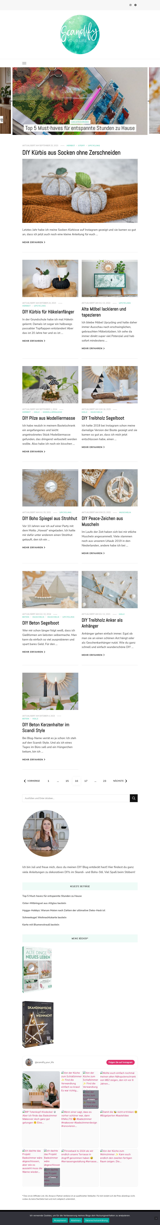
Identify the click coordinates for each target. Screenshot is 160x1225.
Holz (37, 412)
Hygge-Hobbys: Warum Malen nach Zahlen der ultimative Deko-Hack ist (63, 910)
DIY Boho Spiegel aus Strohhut (49, 518)
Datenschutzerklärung (96, 1220)
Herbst (71, 145)
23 (106, 781)
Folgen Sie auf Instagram (120, 1062)
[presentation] (11, 101)
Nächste (118, 780)
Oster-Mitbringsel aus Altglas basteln (44, 903)
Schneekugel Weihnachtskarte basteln (44, 917)
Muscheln (96, 412)
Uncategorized (56, 122)
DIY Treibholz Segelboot (103, 418)
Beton (25, 617)
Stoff (81, 145)
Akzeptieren (60, 1220)
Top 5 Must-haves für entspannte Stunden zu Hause (55, 128)
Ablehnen (76, 1220)
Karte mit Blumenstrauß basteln (40, 924)
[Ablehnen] (156, 1218)
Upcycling (94, 145)
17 (87, 781)
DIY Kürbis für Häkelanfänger (48, 312)
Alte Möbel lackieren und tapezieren (104, 312)
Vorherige (33, 780)
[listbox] (80, 101)
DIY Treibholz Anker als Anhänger (102, 623)
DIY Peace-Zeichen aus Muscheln (102, 521)
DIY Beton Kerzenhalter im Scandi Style (45, 728)
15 (68, 781)
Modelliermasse (52, 412)
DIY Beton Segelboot (40, 623)
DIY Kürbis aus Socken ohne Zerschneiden (71, 153)
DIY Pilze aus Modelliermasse (48, 418)
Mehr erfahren (32, 242)
